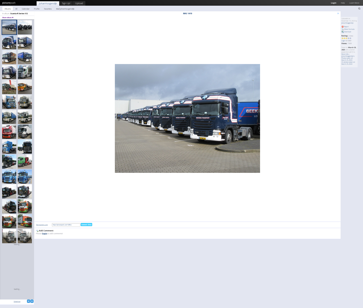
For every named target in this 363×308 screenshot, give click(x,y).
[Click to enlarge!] (187, 118)
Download (347, 32)
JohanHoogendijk (48, 3)
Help (343, 3)
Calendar (25, 9)
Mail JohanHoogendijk (65, 9)
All (16, 9)
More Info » (345, 54)
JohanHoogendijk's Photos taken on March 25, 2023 (347, 58)
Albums (8, 9)
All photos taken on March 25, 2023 (348, 63)
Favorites (48, 9)
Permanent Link (42, 225)
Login (333, 3)
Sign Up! (66, 3)
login (44, 233)
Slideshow (17, 301)
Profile (37, 9)
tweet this (86, 224)
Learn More (354, 3)
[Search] (359, 8)
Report (346, 27)
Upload (79, 3)
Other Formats (349, 29)
